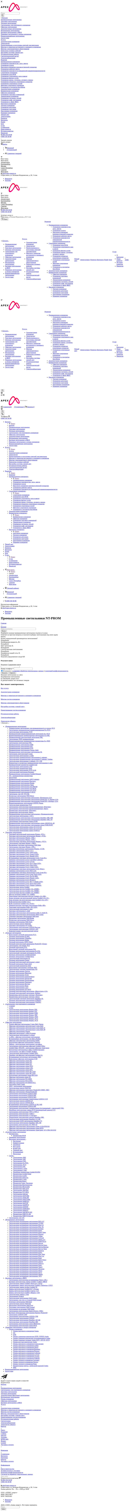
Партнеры (4, 1458)
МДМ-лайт (4, 1439)
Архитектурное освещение (10, 692)
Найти (3, 1509)
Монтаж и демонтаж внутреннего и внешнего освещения (21, 695)
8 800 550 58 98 (6, 135)
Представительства (7, 1469)
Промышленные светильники (11, 1388)
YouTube (8, 180)
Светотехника (6, 1421)
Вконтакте (8, 179)
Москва (3, 166)
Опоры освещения (7, 1399)
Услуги (11, 451)
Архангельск (5, 162)
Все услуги (5, 688)
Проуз (3, 1430)
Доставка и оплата (7, 1445)
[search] (2, 15)
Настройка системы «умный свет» (13, 706)
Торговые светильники (9, 1392)
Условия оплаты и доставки (10, 1471)
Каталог (12, 425)
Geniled (3, 1443)
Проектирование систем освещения (13, 710)
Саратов (3, 170)
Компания (4, 1450)
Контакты (4, 1456)
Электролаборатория (8, 717)
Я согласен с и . (35, 671)
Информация (5, 1465)
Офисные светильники (9, 1401)
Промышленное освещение (22, 480)
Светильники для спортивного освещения (15, 1390)
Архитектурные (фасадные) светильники (15, 1395)
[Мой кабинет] (2, 393)
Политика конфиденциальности (12, 1472)
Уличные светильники (8, 1393)
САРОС (3, 1434)
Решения (12, 475)
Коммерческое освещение (22, 517)
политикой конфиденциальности (56, 671)
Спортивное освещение (21, 495)
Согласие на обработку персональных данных (17, 1474)
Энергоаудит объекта (8, 721)
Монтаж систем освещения (10, 699)
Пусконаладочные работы (10, 714)
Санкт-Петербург (7, 168)
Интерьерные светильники (10, 1397)
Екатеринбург (5, 164)
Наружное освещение (20, 533)
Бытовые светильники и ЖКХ (11, 1403)
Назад (13, 423)
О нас (11, 559)
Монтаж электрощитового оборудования (15, 703)
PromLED (4, 1432)
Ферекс (3, 1441)
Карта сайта (4, 1476)
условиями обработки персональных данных (27, 671)
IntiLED (3, 1435)
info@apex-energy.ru (9, 173)
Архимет (4, 1437)
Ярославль (4, 171)
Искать (4, 631)
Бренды (3, 1426)
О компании (5, 1454)
